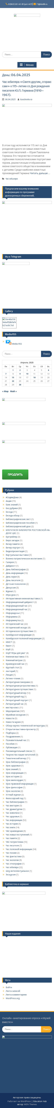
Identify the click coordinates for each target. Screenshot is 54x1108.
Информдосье (13, 613)
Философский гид (14, 798)
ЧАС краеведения (14, 831)
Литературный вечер (16, 693)
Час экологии (12, 860)
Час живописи (12, 812)
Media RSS (17, 343)
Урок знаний (12, 769)
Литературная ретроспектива (20, 685)
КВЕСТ (9, 642)
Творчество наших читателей (20, 754)
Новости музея (13, 722)
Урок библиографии (15, 762)
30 (20, 384)
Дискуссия (11, 587)
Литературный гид (15, 696)
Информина (11, 616)
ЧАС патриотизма (14, 841)
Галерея (10, 562)
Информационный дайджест (20, 602)
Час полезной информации (19, 849)
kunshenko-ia (26, 99)
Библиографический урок (18, 526)
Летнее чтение (13, 678)
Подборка (11, 732)
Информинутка (13, 620)
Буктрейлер (11, 536)
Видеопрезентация (15, 551)
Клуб (8, 649)
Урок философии (14, 787)
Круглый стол (12, 667)
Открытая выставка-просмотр (21, 729)
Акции (9, 501)
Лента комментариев (16, 994)
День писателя (13, 580)
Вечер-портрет (13, 547)
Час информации (14, 820)
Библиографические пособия (20, 522)
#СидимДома (12, 497)
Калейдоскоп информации (19, 634)
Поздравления (13, 736)
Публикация (11, 747)
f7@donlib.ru (42, 4)
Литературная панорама (18, 682)
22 (13, 381)
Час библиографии (15, 802)
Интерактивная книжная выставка (23, 598)
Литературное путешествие (19, 689)
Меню (30, 65)
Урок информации (14, 772)
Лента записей (13, 991)
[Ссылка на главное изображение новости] (8, 343)
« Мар (5, 391)
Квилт (9, 645)
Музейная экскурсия (15, 714)
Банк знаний (12, 504)
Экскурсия (11, 874)
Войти (9, 987)
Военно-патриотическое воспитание (24, 558)
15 (13, 377)
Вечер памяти (13, 544)
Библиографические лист (18, 519)
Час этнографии (13, 863)
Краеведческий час (15, 663)
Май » (13, 391)
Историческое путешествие (19, 631)
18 (34, 377)
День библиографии (16, 569)
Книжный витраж (14, 660)
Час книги (10, 827)
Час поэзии (11, 852)
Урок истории (12, 776)
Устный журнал (13, 794)
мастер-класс (12, 707)
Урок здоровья (13, 765)
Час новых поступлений (17, 834)
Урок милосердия (14, 780)
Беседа (9, 511)
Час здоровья (12, 816)
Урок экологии (13, 791)
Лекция (9, 674)
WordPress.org (13, 998)
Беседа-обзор (12, 515)
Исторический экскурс (17, 627)
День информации (15, 573)
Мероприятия (12, 711)
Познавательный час (16, 740)
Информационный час (17, 605)
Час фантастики (13, 856)
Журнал (9, 591)
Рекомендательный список (19, 751)
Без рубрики (12, 508)
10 (27, 374)
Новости (10, 718)
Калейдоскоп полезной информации (23, 638)
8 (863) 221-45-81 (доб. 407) (20, 4)
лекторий (10, 671)
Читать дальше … (40, 173)
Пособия (10, 743)
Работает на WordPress (19, 1101)
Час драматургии (14, 809)
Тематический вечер (16, 758)
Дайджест (11, 565)
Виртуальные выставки (17, 554)
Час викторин (12, 805)
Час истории (12, 823)
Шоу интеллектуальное (17, 871)
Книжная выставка (15, 656)
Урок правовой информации (20, 783)
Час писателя (12, 845)
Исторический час (15, 624)
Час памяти (11, 838)
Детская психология (16, 584)
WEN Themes (30, 1104)
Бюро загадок (12, 540)
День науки (11, 576)
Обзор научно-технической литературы (25, 725)
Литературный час (15, 703)
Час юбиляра (11, 178)
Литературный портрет (17, 700)
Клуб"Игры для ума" (15, 653)
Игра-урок (11, 594)
